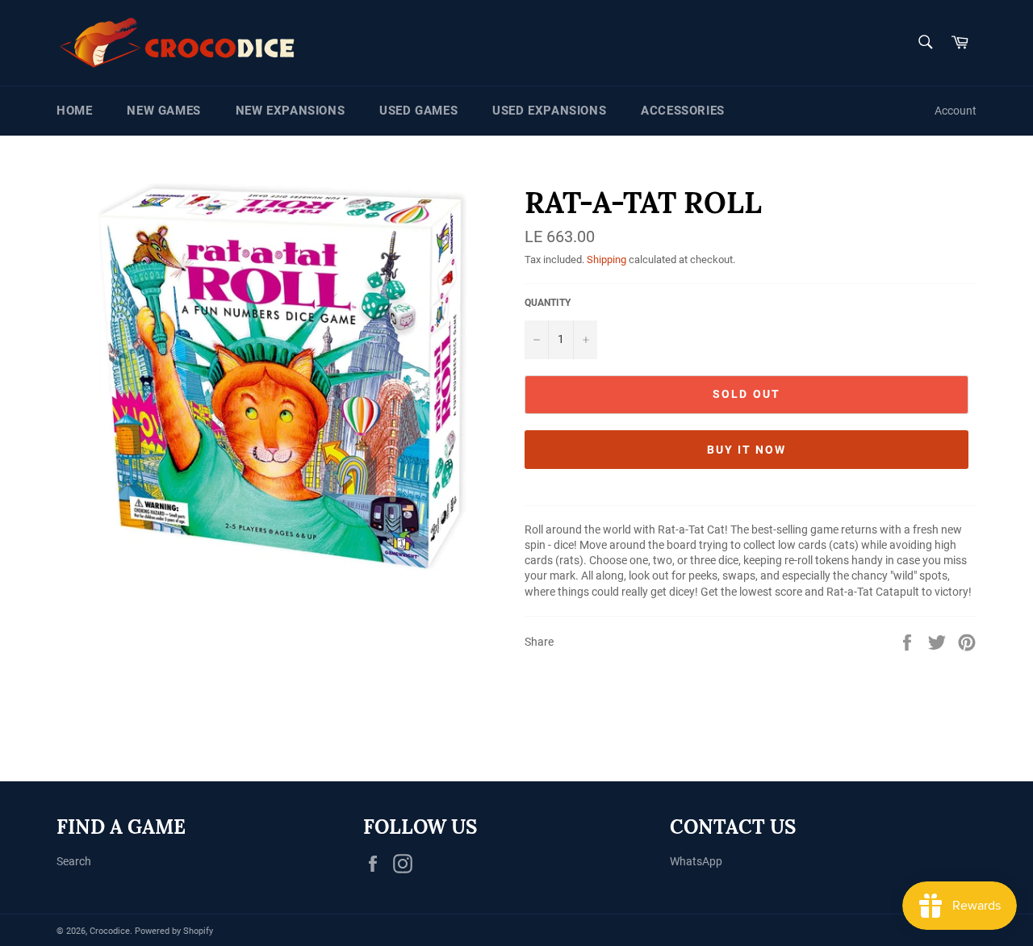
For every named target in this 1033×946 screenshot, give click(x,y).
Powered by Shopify (174, 931)
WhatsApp (696, 861)
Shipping (606, 259)
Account (956, 110)
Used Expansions (549, 110)
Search (73, 861)
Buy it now (747, 449)
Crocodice (110, 931)
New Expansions (290, 110)
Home (74, 110)
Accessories (683, 110)
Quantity (548, 302)
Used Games (418, 110)
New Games (163, 110)
